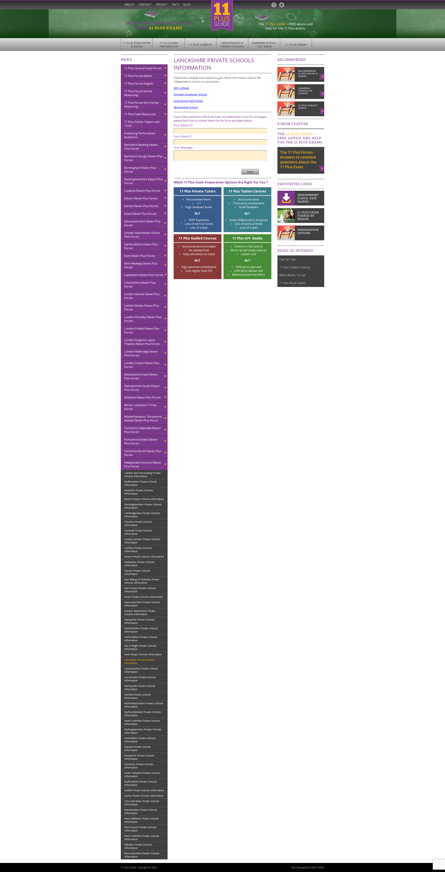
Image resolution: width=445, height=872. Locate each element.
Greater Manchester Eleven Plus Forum (142, 235)
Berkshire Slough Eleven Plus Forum (143, 158)
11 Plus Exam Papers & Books (137, 44)
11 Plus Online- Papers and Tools (141, 124)
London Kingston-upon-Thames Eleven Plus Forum (142, 342)
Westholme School (186, 107)
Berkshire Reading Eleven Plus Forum (141, 147)
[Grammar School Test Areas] (286, 222)
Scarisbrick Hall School (188, 101)
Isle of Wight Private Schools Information (140, 647)
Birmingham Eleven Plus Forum (140, 169)
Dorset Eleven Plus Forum (141, 206)
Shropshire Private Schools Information (139, 757)
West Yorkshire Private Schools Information (141, 837)
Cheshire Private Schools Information (138, 523)
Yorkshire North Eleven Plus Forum (142, 453)
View (322, 168)
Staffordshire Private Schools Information (140, 783)
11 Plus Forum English (138, 83)
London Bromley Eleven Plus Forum (142, 319)
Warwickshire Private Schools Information (140, 811)
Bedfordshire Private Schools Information (140, 483)
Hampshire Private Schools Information (139, 621)
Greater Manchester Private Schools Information (139, 612)
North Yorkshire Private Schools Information (142, 722)
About (129, 4)
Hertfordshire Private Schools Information (140, 638)
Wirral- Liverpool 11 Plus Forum (140, 407)
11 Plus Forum (296, 44)
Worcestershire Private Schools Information (141, 855)
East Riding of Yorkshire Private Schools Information (141, 581)
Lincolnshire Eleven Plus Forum (140, 284)
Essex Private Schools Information (143, 596)
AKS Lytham (181, 88)
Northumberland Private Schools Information (142, 713)
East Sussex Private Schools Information (140, 589)
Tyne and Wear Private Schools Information (141, 802)
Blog (187, 4)
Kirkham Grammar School (190, 94)
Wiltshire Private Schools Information (138, 846)
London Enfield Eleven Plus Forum (141, 330)
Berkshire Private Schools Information (138, 492)
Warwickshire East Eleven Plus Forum (140, 376)
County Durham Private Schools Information (142, 541)
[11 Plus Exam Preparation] (286, 239)
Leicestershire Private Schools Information (141, 670)
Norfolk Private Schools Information (137, 696)
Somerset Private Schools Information (138, 766)
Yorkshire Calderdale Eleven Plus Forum (142, 430)
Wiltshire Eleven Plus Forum (142, 397)
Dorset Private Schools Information (137, 572)
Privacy (161, 4)
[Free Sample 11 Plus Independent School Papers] (286, 204)
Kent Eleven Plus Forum (139, 256)
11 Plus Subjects (200, 44)
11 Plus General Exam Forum (142, 68)
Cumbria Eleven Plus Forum (142, 191)
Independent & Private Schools (232, 44)
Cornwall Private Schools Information (138, 532)
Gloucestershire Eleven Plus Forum (142, 223)
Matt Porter (317, 867)
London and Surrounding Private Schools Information (142, 474)
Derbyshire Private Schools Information (139, 563)
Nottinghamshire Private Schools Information (142, 731)
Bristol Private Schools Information (144, 499)
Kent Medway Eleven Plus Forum (140, 265)
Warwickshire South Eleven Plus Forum (142, 388)
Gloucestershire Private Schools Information (142, 604)
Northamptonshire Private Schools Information (143, 705)
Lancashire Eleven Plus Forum (143, 275)
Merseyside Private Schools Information (139, 687)
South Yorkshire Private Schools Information (142, 774)
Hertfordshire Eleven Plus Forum (141, 246)
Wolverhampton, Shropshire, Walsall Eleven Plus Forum (143, 418)
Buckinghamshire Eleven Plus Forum (143, 181)
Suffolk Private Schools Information (144, 790)
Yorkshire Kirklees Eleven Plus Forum (140, 441)
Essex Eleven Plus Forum (140, 214)
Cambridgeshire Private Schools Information (142, 514)
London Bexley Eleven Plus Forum (141, 307)
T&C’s (175, 4)
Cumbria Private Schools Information (138, 549)
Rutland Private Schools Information (137, 748)
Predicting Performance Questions (139, 135)
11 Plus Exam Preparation (169, 44)
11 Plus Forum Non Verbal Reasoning (141, 104)
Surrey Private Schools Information (144, 795)
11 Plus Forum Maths (138, 76)
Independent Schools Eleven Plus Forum (142, 464)
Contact (145, 4)
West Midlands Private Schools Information (141, 820)
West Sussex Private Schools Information (140, 829)
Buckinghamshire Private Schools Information (143, 506)
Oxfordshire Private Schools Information (140, 739)
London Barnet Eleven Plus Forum (142, 296)
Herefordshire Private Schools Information (141, 630)
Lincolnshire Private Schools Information (140, 679)
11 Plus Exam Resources (140, 114)
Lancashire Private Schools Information (139, 661)
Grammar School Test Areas (264, 44)
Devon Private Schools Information (144, 556)
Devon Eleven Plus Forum (140, 198)
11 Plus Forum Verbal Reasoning (138, 93)
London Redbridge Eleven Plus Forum (141, 353)
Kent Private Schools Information (143, 654)
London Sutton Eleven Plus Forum (141, 365)
